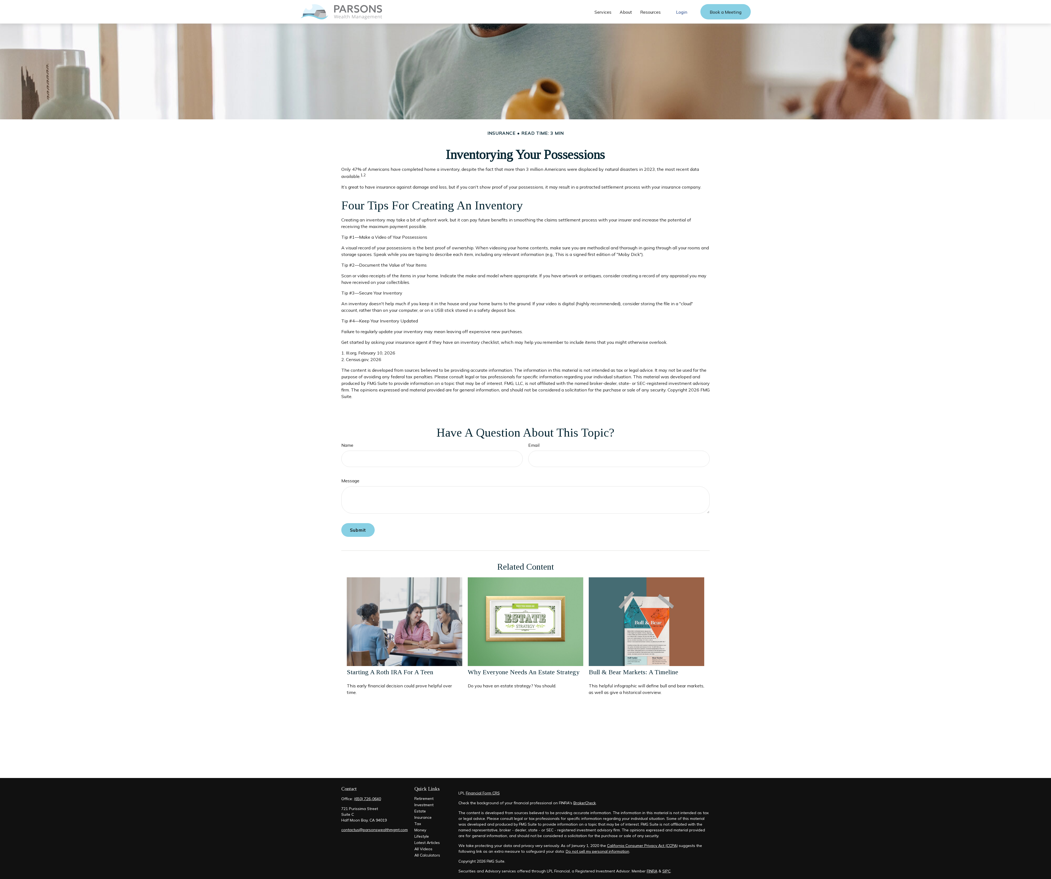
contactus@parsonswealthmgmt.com (374, 829)
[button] (603, 12)
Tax (417, 823)
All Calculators (427, 855)
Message (350, 480)
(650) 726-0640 (367, 798)
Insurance (423, 817)
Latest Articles (427, 842)
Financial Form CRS (483, 793)
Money (420, 830)
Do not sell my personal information (597, 851)
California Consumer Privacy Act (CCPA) (642, 845)
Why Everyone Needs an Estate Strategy (523, 672)
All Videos (423, 848)
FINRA (652, 871)
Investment (424, 804)
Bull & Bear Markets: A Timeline (633, 672)
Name (347, 445)
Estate (420, 811)
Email (533, 445)
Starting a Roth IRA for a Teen (390, 672)
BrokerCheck (584, 802)
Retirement (424, 798)
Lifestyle (421, 836)
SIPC (666, 871)
